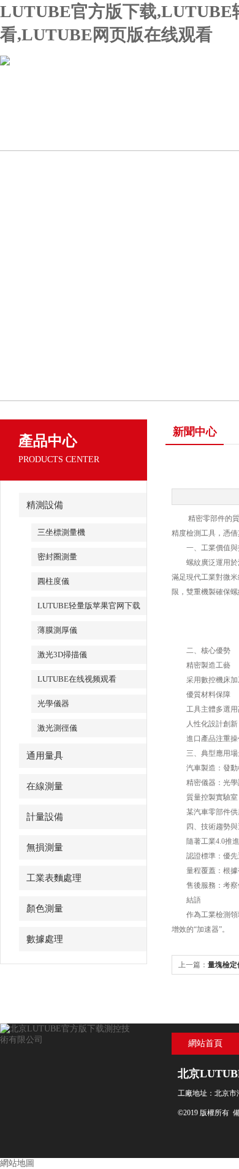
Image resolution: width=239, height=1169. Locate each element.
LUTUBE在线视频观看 (76, 679)
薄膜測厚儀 (57, 630)
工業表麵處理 (54, 878)
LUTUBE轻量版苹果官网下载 (88, 605)
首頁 (44, 135)
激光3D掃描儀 (62, 654)
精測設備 (44, 505)
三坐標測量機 (61, 532)
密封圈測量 (57, 556)
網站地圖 (17, 1163)
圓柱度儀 (53, 581)
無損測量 (44, 847)
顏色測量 (44, 908)
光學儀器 (53, 703)
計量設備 (44, 817)
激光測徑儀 (57, 727)
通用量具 (44, 756)
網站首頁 (205, 1043)
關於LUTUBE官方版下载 (132, 140)
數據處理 (44, 939)
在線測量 (44, 786)
